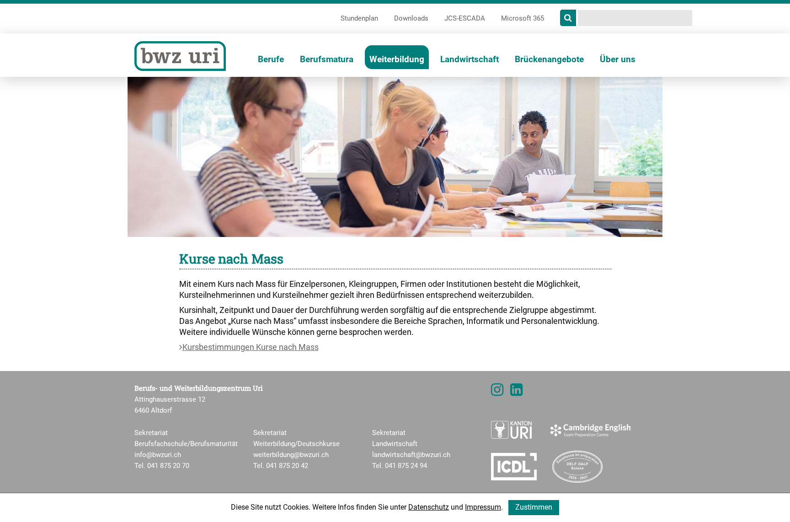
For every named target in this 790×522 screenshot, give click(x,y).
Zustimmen (533, 507)
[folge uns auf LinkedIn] (516, 392)
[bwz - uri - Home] (180, 55)
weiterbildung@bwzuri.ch (291, 455)
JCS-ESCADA (464, 18)
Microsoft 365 (522, 18)
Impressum (483, 507)
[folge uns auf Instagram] (497, 392)
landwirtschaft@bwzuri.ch (411, 455)
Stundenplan (359, 18)
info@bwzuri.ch (157, 455)
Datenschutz (428, 507)
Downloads (411, 18)
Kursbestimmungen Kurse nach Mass (250, 347)
